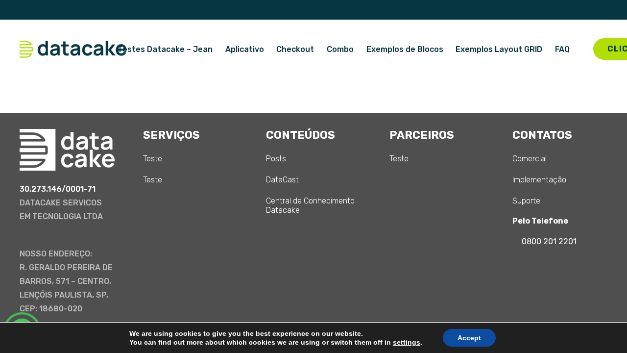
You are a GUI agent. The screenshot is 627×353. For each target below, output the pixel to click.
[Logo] (73, 49)
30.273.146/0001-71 (58, 189)
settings (406, 342)
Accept (469, 338)
